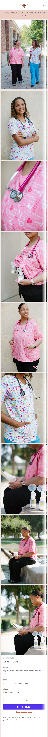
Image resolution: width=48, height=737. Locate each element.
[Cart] (44, 5)
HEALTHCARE (8, 658)
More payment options (24, 712)
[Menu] (3, 5)
